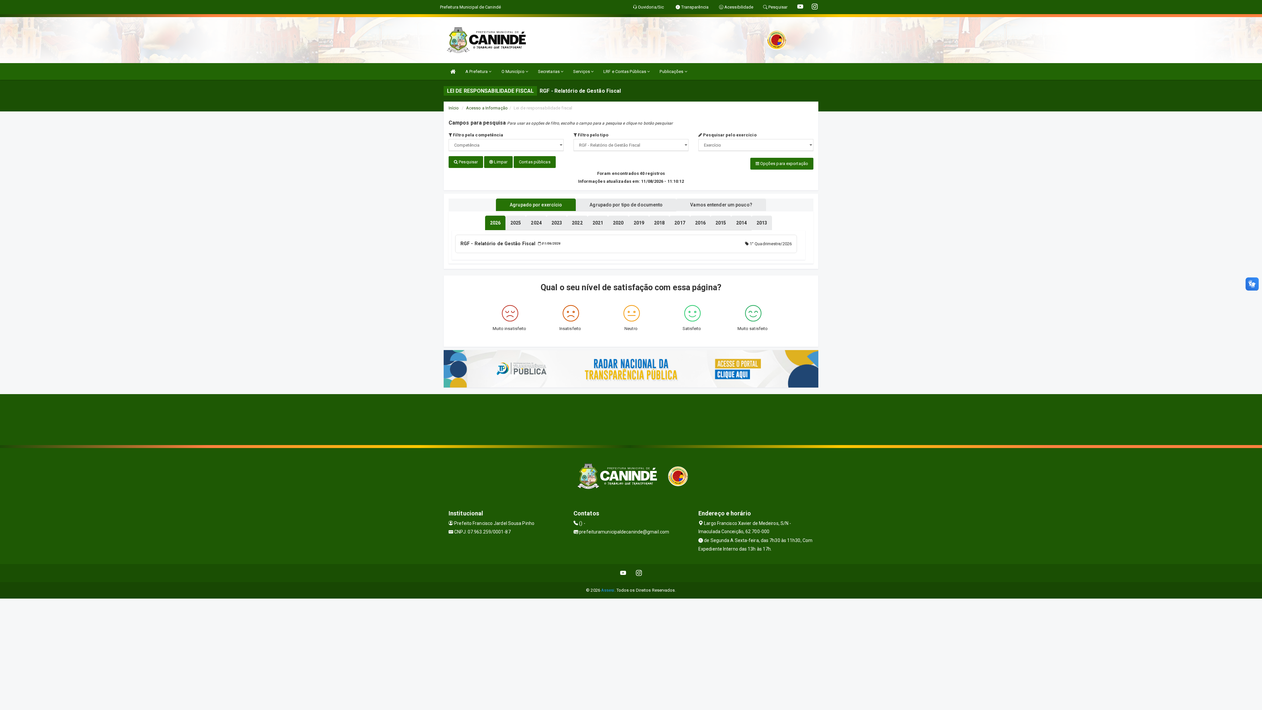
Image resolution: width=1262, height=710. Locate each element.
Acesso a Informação (487, 108)
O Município (514, 71)
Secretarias (549, 71)
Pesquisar (468, 161)
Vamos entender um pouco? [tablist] (721, 204)
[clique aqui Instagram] (639, 573)
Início (454, 108)
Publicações (672, 71)
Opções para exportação (783, 163)
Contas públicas (534, 161)
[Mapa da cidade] (631, 418)
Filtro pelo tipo (592, 134)
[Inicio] (453, 71)
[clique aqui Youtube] (623, 573)
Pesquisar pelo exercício (729, 134)
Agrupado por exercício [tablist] (536, 204)
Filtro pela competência (477, 134)
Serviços (582, 71)
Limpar (500, 161)
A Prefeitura (477, 71)
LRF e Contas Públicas (625, 71)
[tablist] (495, 223)
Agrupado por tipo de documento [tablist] (626, 204)
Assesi (608, 590)
